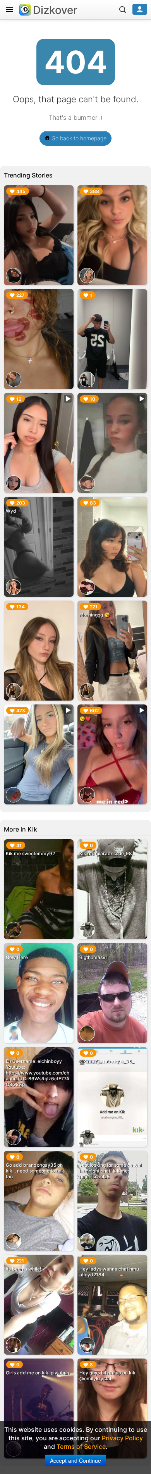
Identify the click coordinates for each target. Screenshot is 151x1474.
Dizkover (55, 10)
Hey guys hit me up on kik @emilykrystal (107, 1375)
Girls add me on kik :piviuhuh (37, 1373)
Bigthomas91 (93, 957)
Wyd (11, 511)
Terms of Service (81, 1446)
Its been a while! (23, 1269)
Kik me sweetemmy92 (30, 853)
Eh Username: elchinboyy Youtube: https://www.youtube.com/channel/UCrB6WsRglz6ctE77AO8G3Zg (37, 1072)
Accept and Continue (75, 1460)
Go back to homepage (78, 138)
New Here (17, 957)
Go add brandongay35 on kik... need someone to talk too (35, 1171)
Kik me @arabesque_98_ (106, 853)
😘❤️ (85, 719)
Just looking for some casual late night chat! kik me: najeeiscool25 (110, 1171)
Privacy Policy (122, 1438)
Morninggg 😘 (94, 615)
